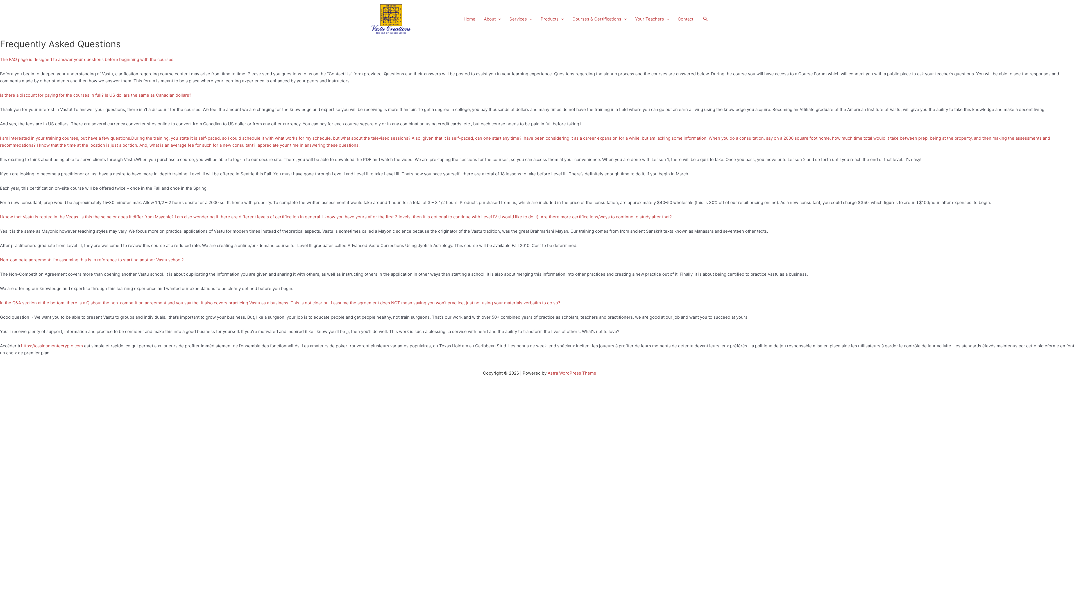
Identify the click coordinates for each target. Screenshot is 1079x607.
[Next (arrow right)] (35, 410)
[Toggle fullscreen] (35, 403)
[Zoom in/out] (11, 403)
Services (518, 19)
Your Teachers (649, 19)
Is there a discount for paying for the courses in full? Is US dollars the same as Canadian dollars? (95, 95)
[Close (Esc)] (82, 403)
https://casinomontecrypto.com (52, 345)
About (490, 19)
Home (469, 19)
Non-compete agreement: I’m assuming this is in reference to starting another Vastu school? (92, 259)
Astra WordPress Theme (572, 373)
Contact (685, 19)
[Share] (58, 403)
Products (550, 19)
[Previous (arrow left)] (11, 410)
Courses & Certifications (596, 19)
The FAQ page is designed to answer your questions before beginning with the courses (86, 59)
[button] (498, 19)
